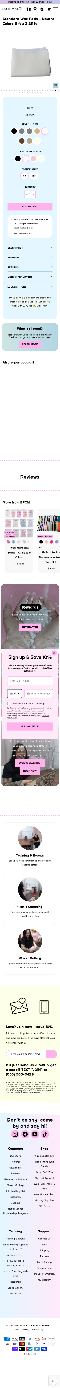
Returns (13, 267)
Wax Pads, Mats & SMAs (44, 1186)
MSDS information (20, 277)
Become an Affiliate (15, 1179)
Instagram (15, 1197)
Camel (29, 141)
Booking (15, 1203)
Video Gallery (15, 1287)
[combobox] (14, 693)
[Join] (52, 1054)
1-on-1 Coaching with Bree (16, 1273)
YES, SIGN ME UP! (30, 726)
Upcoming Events (15, 1255)
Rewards (15, 1161)
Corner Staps (30, 169)
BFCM (25, 502)
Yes (34, 176)
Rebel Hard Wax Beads (44, 1164)
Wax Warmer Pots (44, 1194)
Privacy (25, 1330)
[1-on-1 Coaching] (30, 889)
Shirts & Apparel (44, 1178)
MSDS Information (44, 1273)
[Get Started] (30, 617)
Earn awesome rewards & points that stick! (29, 2)
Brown (22, 141)
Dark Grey (22, 131)
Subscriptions (17, 286)
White (45, 131)
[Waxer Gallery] (30, 941)
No (24, 176)
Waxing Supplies (44, 1200)
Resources (15, 1293)
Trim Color (30, 151)
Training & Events (15, 1238)
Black (14, 131)
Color (30, 124)
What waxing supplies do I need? (15, 1247)
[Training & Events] (30, 838)
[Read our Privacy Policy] (51, 708)
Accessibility (37, 1330)
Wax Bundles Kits (44, 1156)
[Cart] (48, 9)
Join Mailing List (15, 1191)
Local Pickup (44, 1262)
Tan (37, 131)
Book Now (30, 770)
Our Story (15, 1156)
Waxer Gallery (15, 1185)
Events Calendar (30, 762)
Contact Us (44, 1238)
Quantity (30, 187)
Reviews (15, 1173)
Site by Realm (30, 1354)
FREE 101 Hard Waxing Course (15, 1263)
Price (30, 108)
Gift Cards (44, 1206)
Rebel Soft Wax (44, 1172)
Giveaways (15, 1167)
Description (15, 248)
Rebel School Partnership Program (15, 1211)
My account (44, 1279)
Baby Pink (33, 158)
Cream (37, 141)
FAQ (44, 1244)
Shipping (13, 257)
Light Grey (29, 131)
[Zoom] (55, 85)
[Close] (54, 653)
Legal (16, 1330)
